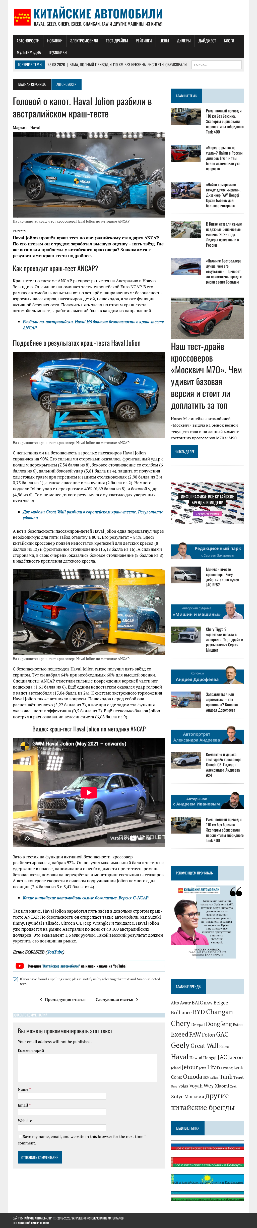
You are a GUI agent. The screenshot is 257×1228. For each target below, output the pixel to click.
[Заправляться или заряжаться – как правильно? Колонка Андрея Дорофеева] (186, 705)
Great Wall (204, 1046)
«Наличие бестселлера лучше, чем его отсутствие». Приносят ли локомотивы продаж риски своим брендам (224, 271)
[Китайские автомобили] (128, 17)
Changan (219, 1011)
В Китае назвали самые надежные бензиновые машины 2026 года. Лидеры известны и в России (224, 234)
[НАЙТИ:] (216, 64)
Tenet (238, 1077)
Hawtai (195, 1057)
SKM (206, 1077)
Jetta (202, 1067)
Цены (164, 41)
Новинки (54, 41)
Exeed (179, 1034)
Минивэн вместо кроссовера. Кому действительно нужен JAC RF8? (222, 577)
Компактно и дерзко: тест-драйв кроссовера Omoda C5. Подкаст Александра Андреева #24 (223, 764)
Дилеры (184, 41)
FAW (195, 1034)
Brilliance (181, 1012)
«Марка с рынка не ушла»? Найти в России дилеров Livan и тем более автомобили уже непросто (224, 158)
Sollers (214, 1077)
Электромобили (84, 41)
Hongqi (210, 1057)
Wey (209, 1085)
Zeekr (233, 1086)
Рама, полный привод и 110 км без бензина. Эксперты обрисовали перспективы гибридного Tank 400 (225, 121)
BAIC (197, 1003)
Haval (35, 127)
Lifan (213, 1067)
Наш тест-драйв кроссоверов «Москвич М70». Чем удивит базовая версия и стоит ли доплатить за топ (206, 375)
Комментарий (31, 1050)
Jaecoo (235, 1057)
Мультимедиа (29, 52)
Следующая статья (114, 999)
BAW (208, 1003)
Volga (183, 1086)
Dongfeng (219, 1024)
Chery (180, 1023)
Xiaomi (222, 1086)
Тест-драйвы (117, 41)
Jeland (176, 1067)
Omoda (192, 1076)
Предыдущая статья (65, 999)
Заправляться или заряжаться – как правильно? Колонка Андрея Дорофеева (222, 702)
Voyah (196, 1085)
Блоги (229, 41)
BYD (199, 1012)
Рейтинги (144, 41)
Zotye (177, 1096)
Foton (208, 1034)
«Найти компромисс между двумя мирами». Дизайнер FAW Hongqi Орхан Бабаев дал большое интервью (223, 194)
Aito (175, 1003)
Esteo (237, 1024)
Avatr (185, 1003)
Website (25, 1120)
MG (179, 1077)
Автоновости (28, 41)
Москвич (194, 1097)
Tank (226, 1076)
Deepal (198, 1024)
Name (23, 1089)
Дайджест (207, 41)
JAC (222, 1057)
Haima (224, 1046)
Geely (180, 1045)
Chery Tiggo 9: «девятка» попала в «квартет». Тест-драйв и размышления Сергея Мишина (224, 639)
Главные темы (186, 95)
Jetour (190, 1067)
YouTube (55, 952)
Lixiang (226, 1067)
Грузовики (58, 52)
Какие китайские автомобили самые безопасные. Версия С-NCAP (85, 898)
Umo (174, 1086)
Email (23, 1105)
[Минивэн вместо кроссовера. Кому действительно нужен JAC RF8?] (186, 580)
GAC (222, 1034)
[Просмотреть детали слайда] (89, 966)
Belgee (221, 1003)
